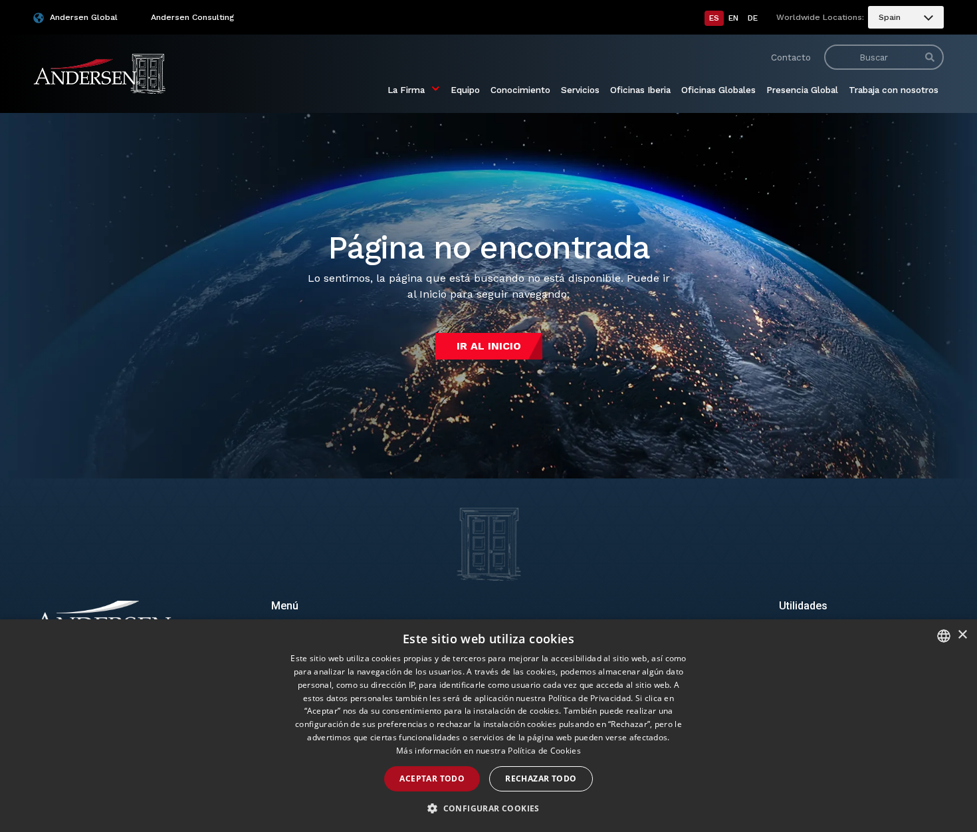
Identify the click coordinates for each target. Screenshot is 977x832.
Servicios (580, 89)
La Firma (406, 89)
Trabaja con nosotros (893, 89)
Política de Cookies (544, 750)
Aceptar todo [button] (432, 778)
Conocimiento (520, 89)
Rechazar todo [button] (540, 778)
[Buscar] (929, 57)
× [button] (962, 635)
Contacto (791, 57)
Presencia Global (802, 89)
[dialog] (488, 725)
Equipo (465, 89)
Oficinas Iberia (640, 89)
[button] (488, 808)
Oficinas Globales (718, 89)
